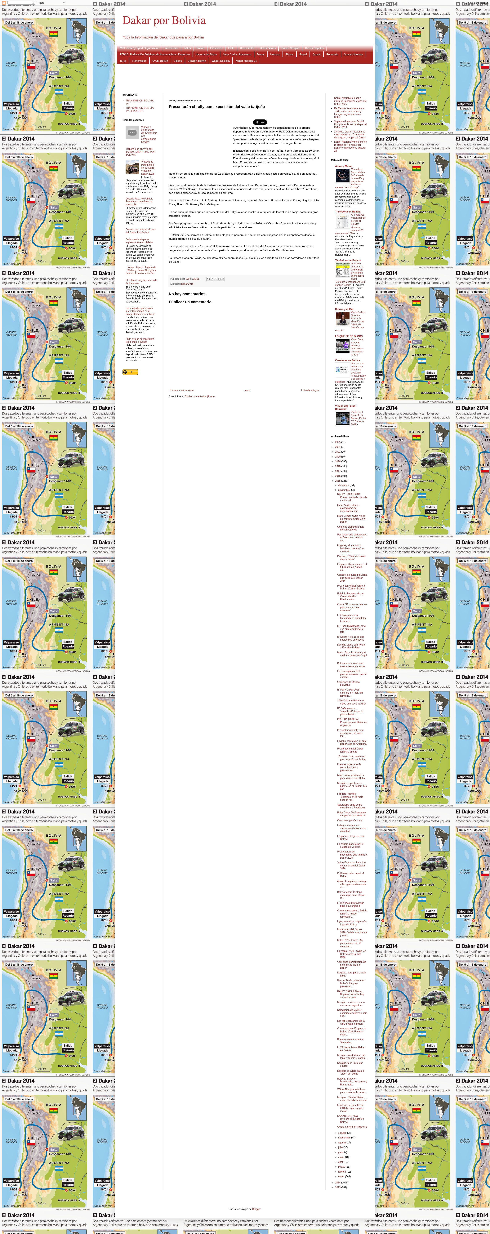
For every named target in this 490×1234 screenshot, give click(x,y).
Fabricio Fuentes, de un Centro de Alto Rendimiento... (350, 596)
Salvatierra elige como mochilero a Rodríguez (351, 806)
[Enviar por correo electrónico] (208, 279)
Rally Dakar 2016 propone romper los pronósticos (351, 814)
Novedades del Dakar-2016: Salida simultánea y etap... (352, 932)
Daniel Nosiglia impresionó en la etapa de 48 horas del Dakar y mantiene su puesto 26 (350, 146)
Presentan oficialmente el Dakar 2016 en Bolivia (351, 587)
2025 (338, 442)
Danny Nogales (314, 48)
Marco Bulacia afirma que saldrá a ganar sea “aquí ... (352, 655)
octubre (342, 1132)
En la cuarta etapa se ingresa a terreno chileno (139, 241)
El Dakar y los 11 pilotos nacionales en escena (350, 638)
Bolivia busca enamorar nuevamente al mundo (351, 665)
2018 (338, 466)
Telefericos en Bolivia (348, 260)
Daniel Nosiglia (290, 48)
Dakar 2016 (187, 284)
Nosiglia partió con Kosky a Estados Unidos (351, 646)
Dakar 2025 (247, 48)
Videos (178, 60)
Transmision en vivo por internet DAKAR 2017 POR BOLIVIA (140, 151)
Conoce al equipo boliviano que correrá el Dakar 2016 (352, 577)
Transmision (139, 60)
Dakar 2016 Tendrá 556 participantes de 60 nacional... (350, 943)
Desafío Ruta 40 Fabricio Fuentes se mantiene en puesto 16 (139, 201)
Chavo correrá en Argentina (352, 1126)
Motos (261, 54)
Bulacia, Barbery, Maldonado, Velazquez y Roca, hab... (352, 1081)
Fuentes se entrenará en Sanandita (350, 1041)
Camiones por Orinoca (349, 820)
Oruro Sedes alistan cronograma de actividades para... (349, 508)
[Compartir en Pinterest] (223, 279)
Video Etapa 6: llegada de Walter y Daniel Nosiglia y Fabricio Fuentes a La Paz (141, 270)
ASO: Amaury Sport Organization (139, 48)
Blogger (256, 1209)
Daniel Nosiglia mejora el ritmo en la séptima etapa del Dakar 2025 (350, 100)
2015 (338, 480)
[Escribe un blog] (212, 279)
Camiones (216, 48)
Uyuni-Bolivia (160, 60)
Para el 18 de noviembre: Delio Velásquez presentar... (351, 983)
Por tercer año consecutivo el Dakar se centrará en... (352, 537)
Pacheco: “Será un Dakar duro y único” (351, 558)
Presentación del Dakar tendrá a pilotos (350, 750)
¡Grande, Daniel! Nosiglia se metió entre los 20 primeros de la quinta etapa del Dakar (349, 134)
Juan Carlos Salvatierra (237, 54)
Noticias (275, 54)
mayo (341, 1157)
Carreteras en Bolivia (347, 360)
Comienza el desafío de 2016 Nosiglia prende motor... (350, 1108)
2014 (338, 1182)
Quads (317, 54)
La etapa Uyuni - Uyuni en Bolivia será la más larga (351, 954)
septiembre (344, 1137)
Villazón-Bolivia (197, 60)
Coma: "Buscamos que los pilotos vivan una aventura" (352, 607)
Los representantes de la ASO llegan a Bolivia (351, 1022)
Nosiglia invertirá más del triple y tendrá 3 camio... (352, 1057)
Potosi (303, 54)
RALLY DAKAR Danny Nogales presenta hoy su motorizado (350, 994)
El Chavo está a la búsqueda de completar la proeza (351, 618)
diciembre (344, 485)
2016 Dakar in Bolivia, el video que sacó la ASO (351, 702)
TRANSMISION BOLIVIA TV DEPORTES (140, 109)
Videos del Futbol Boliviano (345, 407)
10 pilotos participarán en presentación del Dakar (351, 758)
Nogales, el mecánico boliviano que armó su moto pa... (350, 548)
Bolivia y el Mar (344, 309)
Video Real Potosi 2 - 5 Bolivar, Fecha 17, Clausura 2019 (358, 418)
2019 (338, 461)
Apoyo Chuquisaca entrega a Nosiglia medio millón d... (352, 884)
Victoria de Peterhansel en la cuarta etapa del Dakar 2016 (147, 167)
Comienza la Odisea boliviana (348, 683)
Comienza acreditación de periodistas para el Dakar (351, 964)
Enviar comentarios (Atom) (200, 396)
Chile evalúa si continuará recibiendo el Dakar (140, 340)
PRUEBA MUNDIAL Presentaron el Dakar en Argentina (352, 722)
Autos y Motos (343, 166)
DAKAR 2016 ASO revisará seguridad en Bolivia (350, 1119)
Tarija (123, 60)
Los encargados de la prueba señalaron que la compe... (352, 674)
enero (341, 1176)
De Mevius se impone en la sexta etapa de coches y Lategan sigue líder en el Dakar (349, 113)
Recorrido (332, 54)
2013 (338, 1187)
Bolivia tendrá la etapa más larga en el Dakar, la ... (351, 895)
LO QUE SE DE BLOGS (349, 336)
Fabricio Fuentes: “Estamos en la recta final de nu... (350, 796)
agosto (342, 1142)
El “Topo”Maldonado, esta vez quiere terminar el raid (351, 628)
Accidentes (171, 48)
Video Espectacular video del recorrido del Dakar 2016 (351, 865)
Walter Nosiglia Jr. (246, 60)
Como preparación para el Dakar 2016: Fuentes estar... (351, 1031)
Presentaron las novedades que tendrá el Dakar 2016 (352, 854)
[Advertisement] (245, 78)
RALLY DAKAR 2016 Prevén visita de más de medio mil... (352, 497)
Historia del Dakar (206, 54)
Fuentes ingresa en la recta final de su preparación (349, 767)
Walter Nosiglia (221, 60)
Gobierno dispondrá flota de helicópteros (350, 528)
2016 (338, 476)
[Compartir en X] (215, 279)
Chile (231, 48)
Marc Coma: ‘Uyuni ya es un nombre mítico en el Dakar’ (351, 518)
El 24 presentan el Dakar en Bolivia (351, 1049)
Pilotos (290, 54)
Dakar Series (268, 48)
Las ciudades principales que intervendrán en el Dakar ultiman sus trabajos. (141, 311)
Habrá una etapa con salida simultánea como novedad (351, 828)
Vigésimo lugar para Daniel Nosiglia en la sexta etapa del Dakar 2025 (350, 124)
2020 (338, 456)
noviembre (344, 490)
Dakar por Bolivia (164, 19)
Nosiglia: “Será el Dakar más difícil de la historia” (352, 1099)
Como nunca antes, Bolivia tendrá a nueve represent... (352, 913)
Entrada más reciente (182, 390)
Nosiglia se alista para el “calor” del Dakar (350, 1072)
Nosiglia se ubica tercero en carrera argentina (351, 1004)
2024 (338, 446)
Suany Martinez (353, 54)
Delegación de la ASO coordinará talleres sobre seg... (352, 1012)
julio (340, 1147)
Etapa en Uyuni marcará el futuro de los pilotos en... (352, 567)
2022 (338, 451)
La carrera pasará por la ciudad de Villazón (350, 845)
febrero (342, 1171)
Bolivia (200, 48)
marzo (342, 1166)
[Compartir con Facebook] (219, 279)
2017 (338, 471)
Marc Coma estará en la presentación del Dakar (351, 777)
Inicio (247, 390)
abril (341, 1161)
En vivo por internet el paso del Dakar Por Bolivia (141, 231)
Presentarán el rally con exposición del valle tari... (350, 733)
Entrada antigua (310, 390)
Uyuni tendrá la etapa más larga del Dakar (351, 923)
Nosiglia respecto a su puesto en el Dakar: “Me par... (352, 786)
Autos (187, 48)
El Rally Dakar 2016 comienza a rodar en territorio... (350, 692)
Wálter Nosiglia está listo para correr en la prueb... (352, 1091)
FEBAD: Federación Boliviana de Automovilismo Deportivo (155, 54)
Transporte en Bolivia (347, 211)
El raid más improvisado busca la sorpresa (350, 904)
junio (341, 1152)
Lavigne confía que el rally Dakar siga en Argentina (352, 742)
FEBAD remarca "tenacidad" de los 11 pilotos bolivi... (350, 711)
